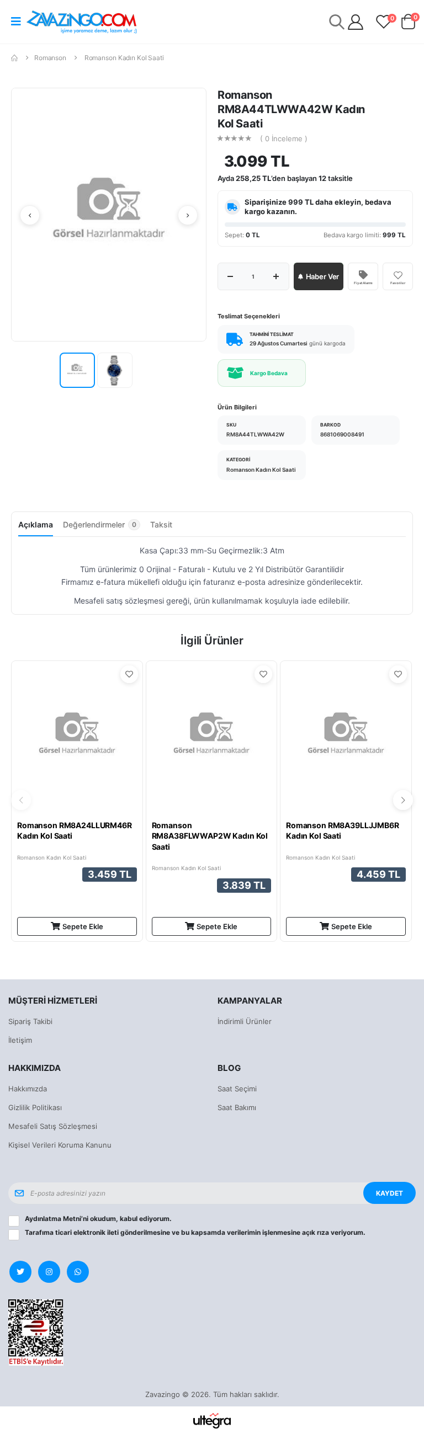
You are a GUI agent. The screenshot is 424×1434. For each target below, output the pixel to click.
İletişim (20, 1040)
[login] (355, 22)
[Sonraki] (188, 215)
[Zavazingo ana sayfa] (81, 21)
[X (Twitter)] (20, 1272)
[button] (408, 24)
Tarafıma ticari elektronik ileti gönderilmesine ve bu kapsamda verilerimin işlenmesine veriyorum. (195, 1232)
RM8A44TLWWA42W (255, 434)
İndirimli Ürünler (245, 1021)
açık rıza (315, 1232)
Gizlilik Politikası (35, 1107)
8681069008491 (342, 434)
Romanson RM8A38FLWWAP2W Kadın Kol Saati (210, 835)
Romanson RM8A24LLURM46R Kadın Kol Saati (74, 830)
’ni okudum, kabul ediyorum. (98, 1219)
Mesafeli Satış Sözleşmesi (52, 1126)
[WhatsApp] (78, 1272)
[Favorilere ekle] (129, 674)
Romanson (50, 58)
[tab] (101, 527)
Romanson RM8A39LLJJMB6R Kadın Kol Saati (342, 830)
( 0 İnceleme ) (284, 138)
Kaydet (389, 1193)
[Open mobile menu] (16, 21)
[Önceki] (30, 215)
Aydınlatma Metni (53, 1218)
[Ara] (337, 21)
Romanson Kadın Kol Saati (124, 58)
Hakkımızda (27, 1088)
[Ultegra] (212, 1420)
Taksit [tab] (161, 524)
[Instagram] (49, 1272)
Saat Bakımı (237, 1107)
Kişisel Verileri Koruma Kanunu (60, 1144)
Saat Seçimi (237, 1088)
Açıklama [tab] (35, 524)
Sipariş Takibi (30, 1021)
